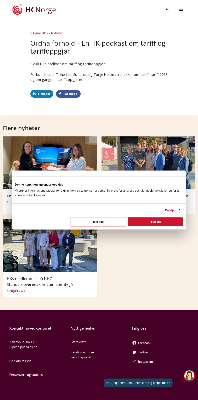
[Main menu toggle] (181, 9)
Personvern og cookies (26, 375)
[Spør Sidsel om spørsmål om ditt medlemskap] (189, 376)
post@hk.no (29, 347)
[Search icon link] (167, 9)
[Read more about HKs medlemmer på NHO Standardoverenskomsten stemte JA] (50, 245)
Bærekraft (78, 342)
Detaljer (170, 210)
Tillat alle (155, 221)
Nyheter (57, 33)
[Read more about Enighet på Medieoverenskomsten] (50, 162)
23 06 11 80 (30, 342)
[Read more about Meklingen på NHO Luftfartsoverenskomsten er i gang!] (148, 162)
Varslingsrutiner (82, 352)
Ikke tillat (98, 221)
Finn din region (20, 361)
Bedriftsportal (81, 357)
